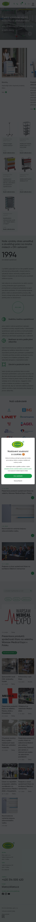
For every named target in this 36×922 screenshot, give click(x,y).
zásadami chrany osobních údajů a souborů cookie (18, 468)
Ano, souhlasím (18, 476)
